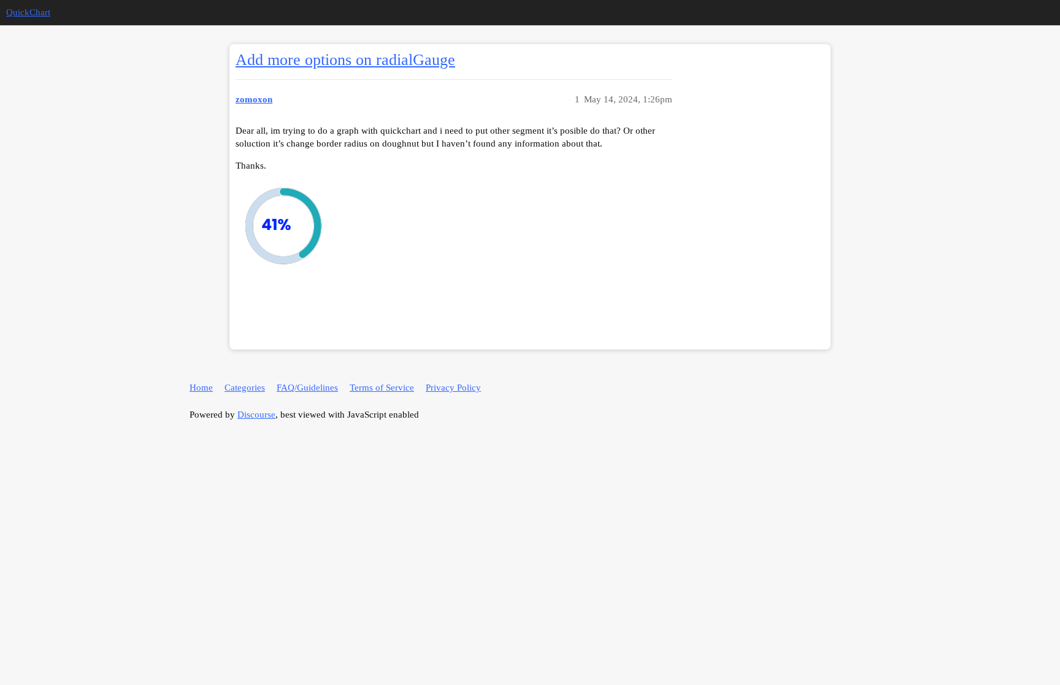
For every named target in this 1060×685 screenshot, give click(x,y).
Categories (245, 387)
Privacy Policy (453, 387)
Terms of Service (382, 387)
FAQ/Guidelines (307, 387)
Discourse (256, 414)
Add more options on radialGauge (345, 60)
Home (201, 387)
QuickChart (28, 12)
